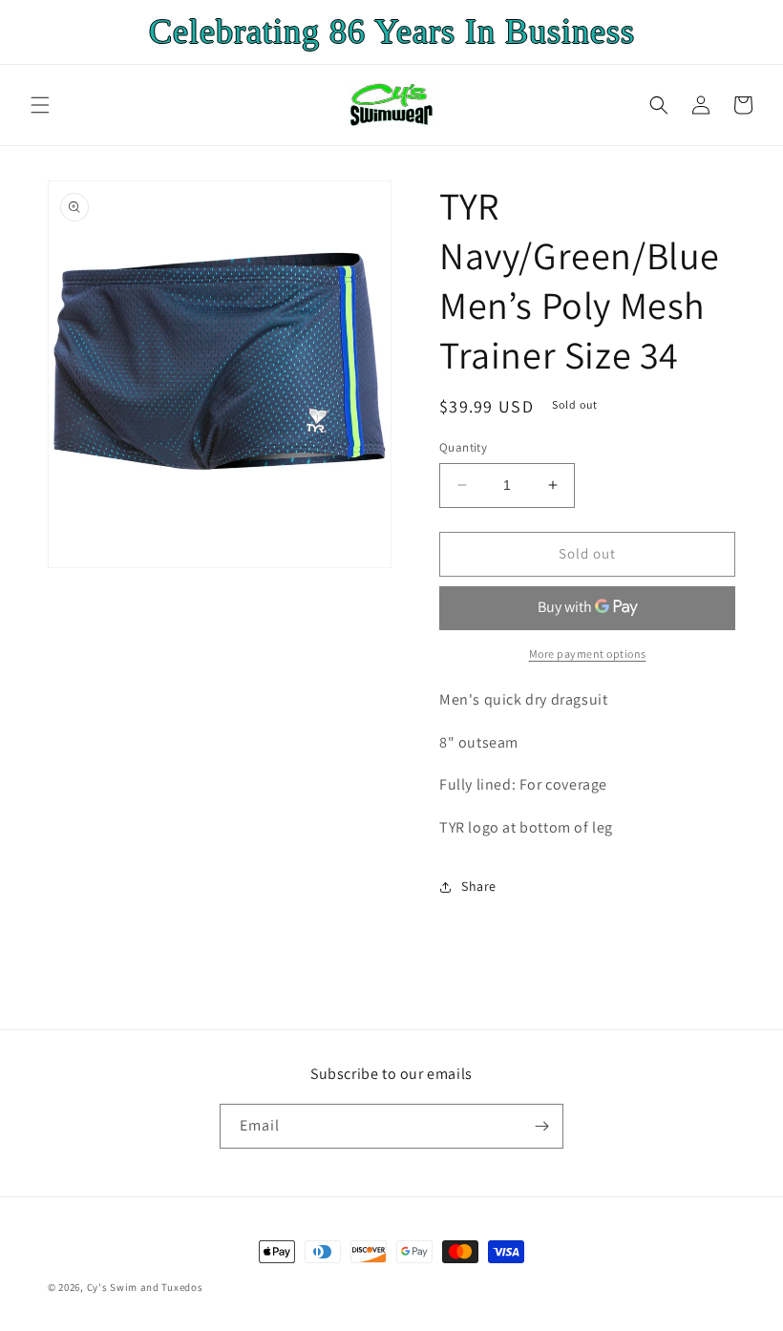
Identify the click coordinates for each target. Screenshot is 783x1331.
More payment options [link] (587, 653)
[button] (40, 105)
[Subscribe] (541, 1126)
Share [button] (479, 886)
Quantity (463, 447)
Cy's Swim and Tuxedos (145, 1287)
